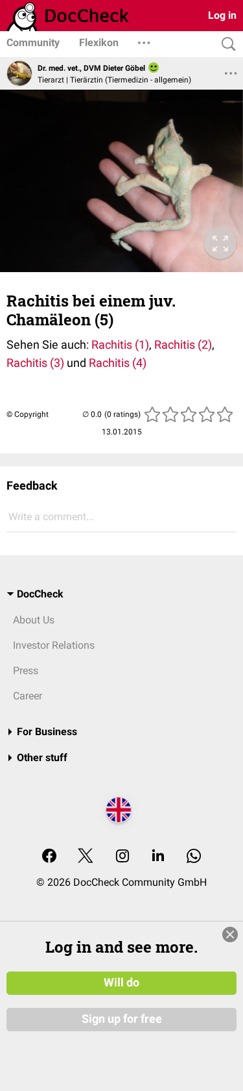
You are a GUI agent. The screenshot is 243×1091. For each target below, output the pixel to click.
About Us (33, 620)
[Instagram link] (122, 857)
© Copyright (27, 414)
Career (27, 696)
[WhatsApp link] (194, 857)
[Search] (225, 44)
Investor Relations (54, 645)
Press (25, 670)
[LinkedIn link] (158, 857)
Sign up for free (122, 1018)
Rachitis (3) (35, 363)
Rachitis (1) (120, 344)
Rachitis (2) (182, 344)
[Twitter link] (85, 857)
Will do (121, 982)
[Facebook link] (49, 857)
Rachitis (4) (117, 363)
